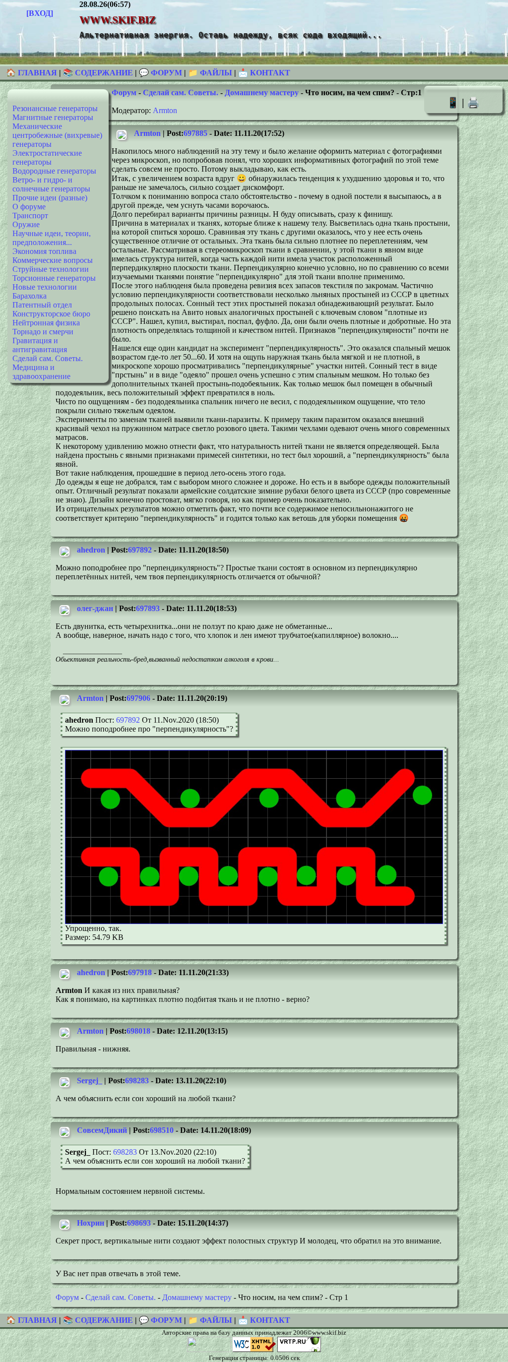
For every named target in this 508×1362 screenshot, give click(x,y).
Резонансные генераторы (55, 108)
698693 (139, 1223)
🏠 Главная (32, 72)
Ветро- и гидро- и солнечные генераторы (51, 184)
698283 (137, 1080)
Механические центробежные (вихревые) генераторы (57, 135)
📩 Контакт (264, 72)
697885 (195, 133)
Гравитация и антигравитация (39, 345)
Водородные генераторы (54, 171)
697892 (140, 550)
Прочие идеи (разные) (49, 197)
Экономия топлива (44, 251)
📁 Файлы (210, 72)
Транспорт (30, 215)
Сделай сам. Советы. (47, 358)
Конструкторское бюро (51, 314)
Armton (165, 110)
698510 (162, 1130)
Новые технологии (44, 287)
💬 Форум (160, 72)
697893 (148, 608)
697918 (140, 972)
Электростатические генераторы (47, 157)
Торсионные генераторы (54, 278)
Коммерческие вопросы (52, 260)
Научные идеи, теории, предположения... (51, 238)
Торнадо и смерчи (42, 331)
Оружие (26, 224)
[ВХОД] (39, 13)
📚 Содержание (98, 72)
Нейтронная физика (46, 322)
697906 (138, 698)
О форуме (29, 206)
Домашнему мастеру (262, 92)
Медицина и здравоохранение (41, 371)
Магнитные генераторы (52, 117)
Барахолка (29, 296)
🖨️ (473, 102)
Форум (124, 92)
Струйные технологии (50, 269)
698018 (138, 1031)
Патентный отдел (42, 305)
